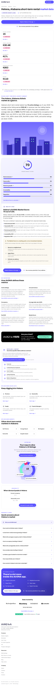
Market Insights (4, 635)
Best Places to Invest (6, 655)
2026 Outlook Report (6, 657)
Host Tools (3, 640)
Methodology (4, 653)
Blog (2, 659)
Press (2, 672)
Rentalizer (3, 638)
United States (4, 6)
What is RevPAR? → (5, 325)
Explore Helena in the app (26, 22)
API (2, 644)
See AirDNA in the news (27, 611)
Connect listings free (44, 336)
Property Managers (5, 646)
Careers (3, 670)
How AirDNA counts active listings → (9, 298)
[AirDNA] (5, 2)
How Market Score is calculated (10, 200)
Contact (3, 674)
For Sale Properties (5, 642)
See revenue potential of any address (28, 26)
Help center (4, 661)
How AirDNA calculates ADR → (36, 309)
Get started (48, 2)
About (2, 668)
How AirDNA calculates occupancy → (10, 311)
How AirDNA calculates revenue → (37, 296)
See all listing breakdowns (26, 455)
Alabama (10, 6)
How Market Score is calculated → (37, 325)
